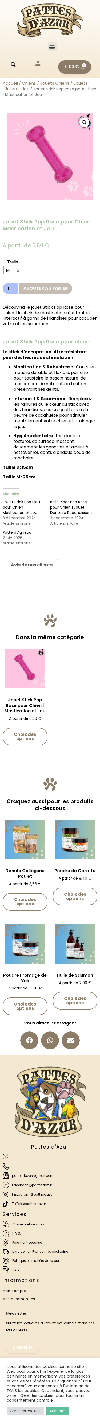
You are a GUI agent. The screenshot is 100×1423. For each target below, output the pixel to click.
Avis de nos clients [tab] (32, 565)
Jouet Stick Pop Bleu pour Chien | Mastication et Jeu (21, 507)
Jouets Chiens (54, 83)
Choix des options (25, 736)
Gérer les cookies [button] (25, 1410)
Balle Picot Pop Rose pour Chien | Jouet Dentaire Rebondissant (71, 507)
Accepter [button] (58, 1410)
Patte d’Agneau (17, 532)
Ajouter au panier (45, 288)
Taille (12, 261)
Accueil (10, 83)
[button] (52, 46)
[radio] (8, 270)
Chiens (29, 83)
